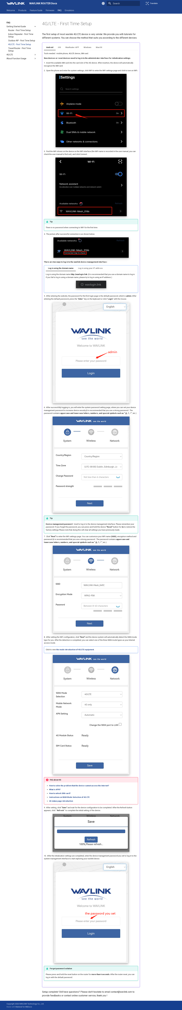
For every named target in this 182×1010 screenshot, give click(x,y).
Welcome (11, 10)
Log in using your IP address (90, 268)
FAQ (59, 10)
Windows (87, 47)
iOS (59, 47)
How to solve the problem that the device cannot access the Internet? (79, 786)
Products (22, 10)
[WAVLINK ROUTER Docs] (15, 3)
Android (49, 47)
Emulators (69, 10)
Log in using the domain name (61, 268)
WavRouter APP (72, 47)
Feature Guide (36, 10)
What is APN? (55, 789)
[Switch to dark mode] (103, 3)
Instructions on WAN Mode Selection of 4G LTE (69, 797)
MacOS (99, 47)
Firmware (50, 10)
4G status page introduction (61, 801)
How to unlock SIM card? (60, 793)
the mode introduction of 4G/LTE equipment (75, 650)
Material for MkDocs (23, 1007)
